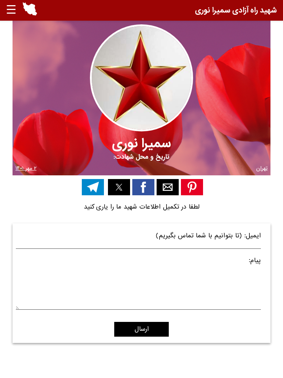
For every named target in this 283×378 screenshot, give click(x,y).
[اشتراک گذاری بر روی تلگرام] (93, 187)
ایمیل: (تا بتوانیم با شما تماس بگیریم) (208, 237)
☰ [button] (11, 10)
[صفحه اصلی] (29, 14)
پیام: (255, 261)
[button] (29, 10)
